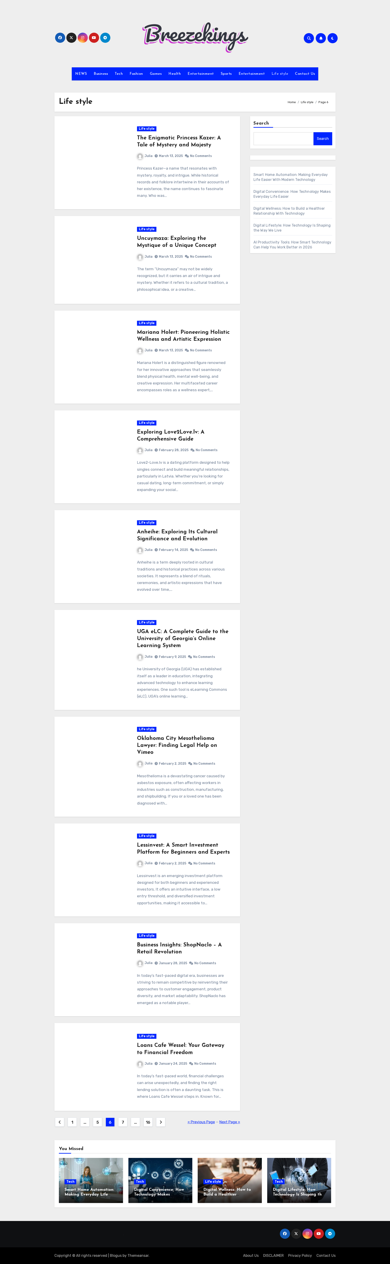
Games (156, 74)
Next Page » (229, 1122)
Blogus (116, 1255)
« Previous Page (201, 1122)
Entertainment (201, 74)
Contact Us (305, 74)
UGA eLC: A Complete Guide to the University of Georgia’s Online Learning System (182, 638)
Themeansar (138, 1255)
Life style (280, 74)
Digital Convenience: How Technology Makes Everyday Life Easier (159, 1195)
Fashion (136, 74)
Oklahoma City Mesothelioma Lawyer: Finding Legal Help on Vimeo (177, 745)
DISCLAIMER (273, 1255)
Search (261, 123)
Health (174, 74)
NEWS (81, 74)
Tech (119, 74)
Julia (149, 156)
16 (148, 1122)
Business (101, 74)
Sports (226, 74)
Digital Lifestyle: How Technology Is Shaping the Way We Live (298, 1195)
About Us (251, 1255)
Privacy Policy (300, 1255)
